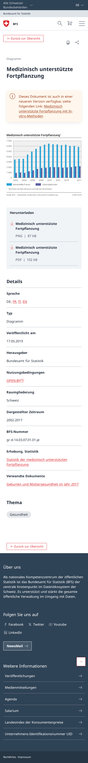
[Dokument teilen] (76, 42)
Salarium (12, 710)
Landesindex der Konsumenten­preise (34, 722)
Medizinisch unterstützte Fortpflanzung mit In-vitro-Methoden (46, 111)
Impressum (24, 757)
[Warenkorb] (69, 23)
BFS (15, 24)
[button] (81, 661)
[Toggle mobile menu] (82, 24)
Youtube (60, 624)
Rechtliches (9, 757)
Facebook (16, 624)
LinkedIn (15, 632)
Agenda (11, 699)
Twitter (38, 624)
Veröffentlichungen (20, 676)
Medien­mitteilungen (20, 687)
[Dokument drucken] (67, 42)
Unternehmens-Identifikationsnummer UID (38, 734)
